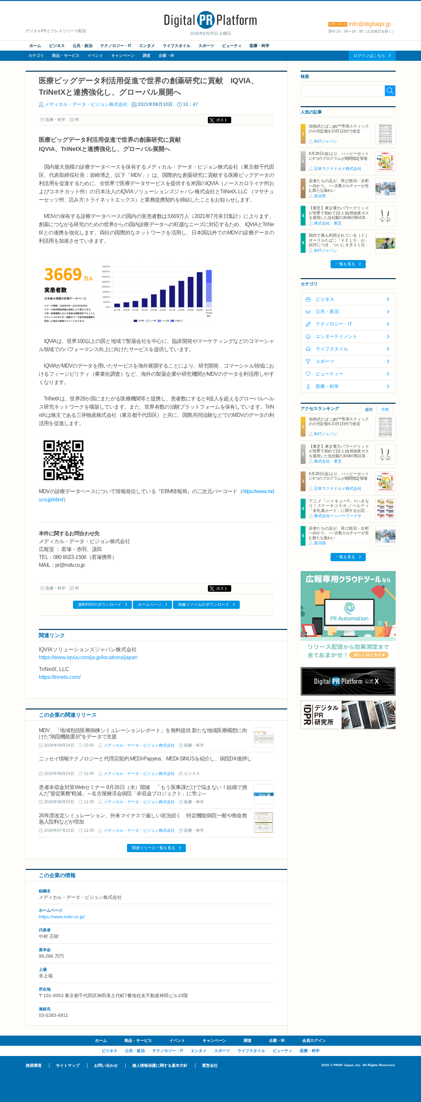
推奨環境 (33, 1065)
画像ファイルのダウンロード (203, 604)
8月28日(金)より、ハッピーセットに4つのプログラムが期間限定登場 (339, 155)
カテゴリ (36, 55)
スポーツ (206, 45)
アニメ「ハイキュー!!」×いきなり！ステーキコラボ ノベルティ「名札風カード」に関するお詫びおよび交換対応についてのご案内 (339, 508)
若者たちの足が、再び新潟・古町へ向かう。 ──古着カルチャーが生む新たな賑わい (339, 186)
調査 (147, 55)
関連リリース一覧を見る (153, 848)
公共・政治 (82, 45)
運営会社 (210, 1065)
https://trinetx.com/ (60, 677)
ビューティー (329, 373)
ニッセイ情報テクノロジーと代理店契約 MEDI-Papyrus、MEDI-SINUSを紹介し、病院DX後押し (145, 758)
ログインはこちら (369, 55)
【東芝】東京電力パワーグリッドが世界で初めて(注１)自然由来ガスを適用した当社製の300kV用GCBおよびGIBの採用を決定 (339, 215)
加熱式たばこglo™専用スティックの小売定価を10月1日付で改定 (339, 128)
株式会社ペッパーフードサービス (343, 516)
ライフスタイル (176, 45)
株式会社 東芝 (328, 223)
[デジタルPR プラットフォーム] (210, 27)
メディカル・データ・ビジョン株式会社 (86, 104)
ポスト (222, 120)
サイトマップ (68, 1065)
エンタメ (147, 45)
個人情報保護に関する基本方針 (159, 1065)
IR (77, 119)
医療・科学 (259, 45)
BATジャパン (325, 141)
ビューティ (232, 45)
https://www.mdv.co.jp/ (62, 916)
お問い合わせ (106, 1065)
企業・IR (166, 55)
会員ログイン (314, 1040)
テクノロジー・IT (115, 45)
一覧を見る (345, 264)
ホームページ (149, 604)
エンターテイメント (336, 336)
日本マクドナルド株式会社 (337, 168)
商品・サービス (66, 55)
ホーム (35, 45)
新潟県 (320, 196)
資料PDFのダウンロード (99, 604)
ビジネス (57, 45)
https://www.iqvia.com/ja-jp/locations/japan (88, 657)
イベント (95, 55)
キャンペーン (123, 55)
